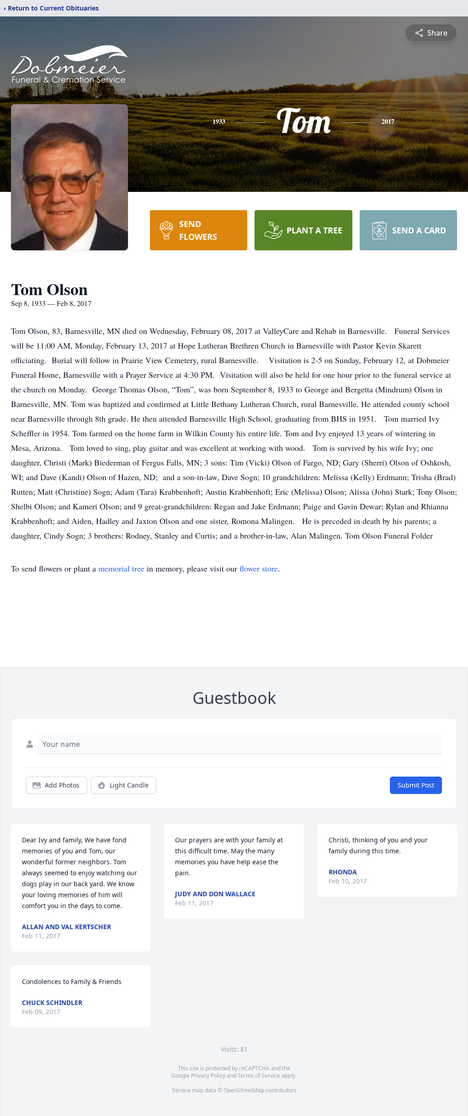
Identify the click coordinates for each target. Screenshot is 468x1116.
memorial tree (121, 568)
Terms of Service (259, 1075)
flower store (258, 568)
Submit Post (416, 785)
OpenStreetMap (243, 1090)
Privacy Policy (208, 1075)
